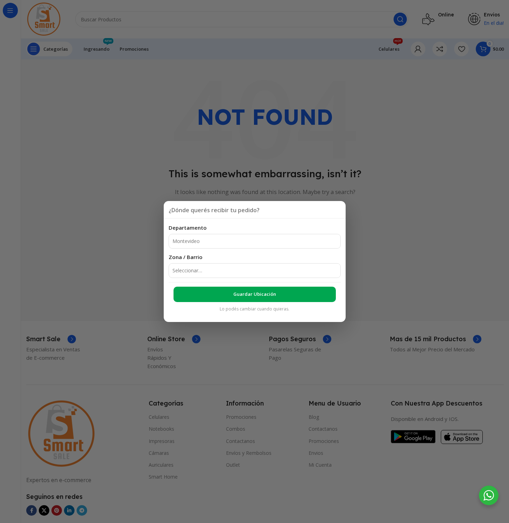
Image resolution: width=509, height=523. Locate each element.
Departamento (188, 227)
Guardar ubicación (254, 294)
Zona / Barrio (186, 256)
